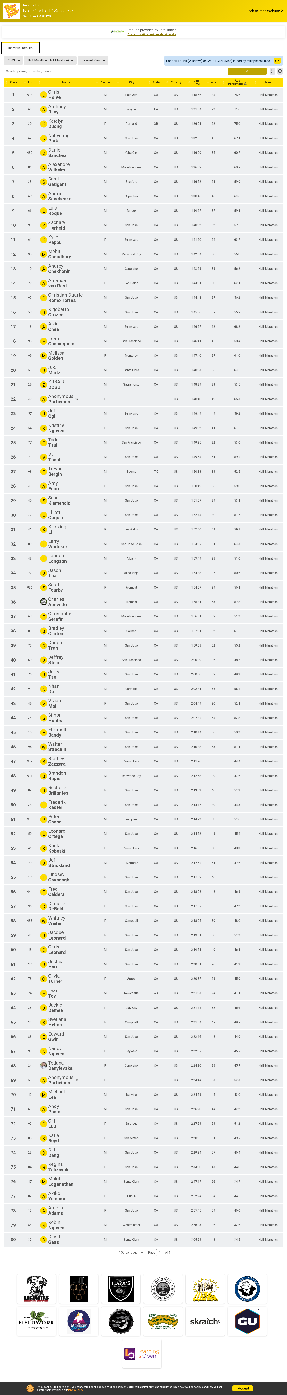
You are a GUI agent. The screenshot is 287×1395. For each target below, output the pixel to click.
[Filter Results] (272, 71)
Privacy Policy (75, 1389)
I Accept (242, 1388)
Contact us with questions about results (152, 34)
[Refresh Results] (280, 71)
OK (277, 61)
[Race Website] (13, 11)
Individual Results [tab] (20, 48)
